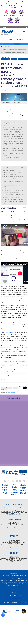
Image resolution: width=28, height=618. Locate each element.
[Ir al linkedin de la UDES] (23, 481)
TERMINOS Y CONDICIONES (14, 595)
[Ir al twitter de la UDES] (12, 481)
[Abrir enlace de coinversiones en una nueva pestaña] (17, 611)
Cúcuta (14, 59)
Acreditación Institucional (23, 493)
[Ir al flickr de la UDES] (19, 481)
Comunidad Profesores (6, 387)
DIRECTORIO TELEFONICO (14, 599)
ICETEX (14, 484)
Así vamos (4, 460)
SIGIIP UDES (14, 494)
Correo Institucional (23, 485)
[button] (3, 615)
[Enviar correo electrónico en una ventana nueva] (14, 585)
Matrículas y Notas (5, 490)
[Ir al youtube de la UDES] (16, 481)
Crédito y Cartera (5, 493)
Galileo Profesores (14, 487)
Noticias (17, 44)
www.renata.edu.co (21, 371)
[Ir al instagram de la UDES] (8, 481)
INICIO (14, 592)
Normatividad (23, 490)
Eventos (23, 44)
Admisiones (5, 487)
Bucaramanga (5, 59)
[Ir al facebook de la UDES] (4, 481)
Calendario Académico (5, 485)
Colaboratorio (5, 300)
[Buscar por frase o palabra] (26, 27)
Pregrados (11, 514)
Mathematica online (11, 332)
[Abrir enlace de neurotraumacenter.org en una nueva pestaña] (4, 611)
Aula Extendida (14, 492)
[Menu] (24, 32)
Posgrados (18, 514)
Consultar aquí (4, 328)
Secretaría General (23, 488)
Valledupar (21, 59)
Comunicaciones (7, 44)
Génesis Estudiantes (14, 490)
